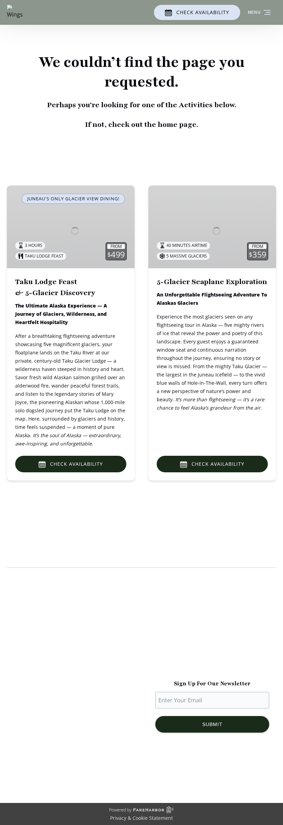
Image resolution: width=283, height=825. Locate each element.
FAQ (153, 660)
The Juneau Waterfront (36, 668)
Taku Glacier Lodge (31, 643)
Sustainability (24, 660)
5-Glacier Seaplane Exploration (212, 282)
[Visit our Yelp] (244, 768)
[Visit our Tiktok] (212, 768)
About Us (19, 627)
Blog (154, 643)
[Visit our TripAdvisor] (228, 768)
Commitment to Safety (36, 651)
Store (155, 651)
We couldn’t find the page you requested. (79, 554)
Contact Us (162, 668)
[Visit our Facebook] (184, 768)
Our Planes (21, 635)
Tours (156, 635)
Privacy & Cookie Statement (141, 818)
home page (177, 125)
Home (156, 627)
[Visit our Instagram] (198, 768)
